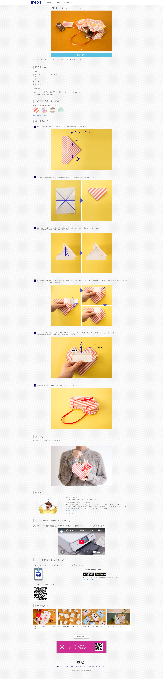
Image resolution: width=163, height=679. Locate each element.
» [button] (81, 55)
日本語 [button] (60, 666)
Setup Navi (48, 2)
